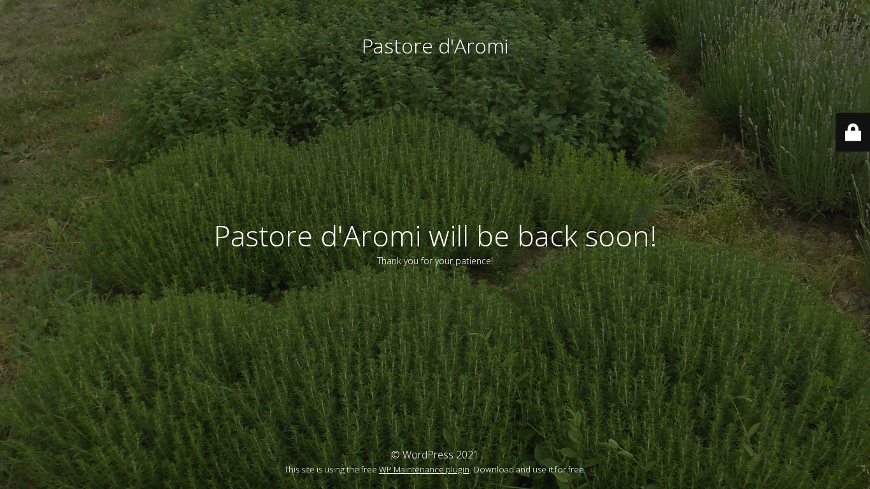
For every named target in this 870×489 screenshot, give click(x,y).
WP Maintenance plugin (424, 469)
